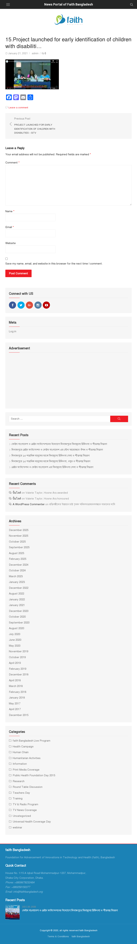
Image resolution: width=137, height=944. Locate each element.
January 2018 (17, 697)
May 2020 (14, 645)
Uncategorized (22, 816)
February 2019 (17, 668)
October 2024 (17, 570)
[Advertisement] (68, 380)
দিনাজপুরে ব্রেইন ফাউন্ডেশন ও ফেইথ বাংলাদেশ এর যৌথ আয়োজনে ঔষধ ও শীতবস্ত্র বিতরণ (57, 449)
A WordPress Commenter (29, 504)
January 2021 (17, 605)
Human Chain (21, 752)
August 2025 (16, 553)
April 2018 (15, 680)
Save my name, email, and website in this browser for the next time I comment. (54, 263)
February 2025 (17, 558)
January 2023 (17, 582)
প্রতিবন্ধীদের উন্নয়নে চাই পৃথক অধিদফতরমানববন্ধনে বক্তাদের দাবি (82, 504)
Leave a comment (18, 107)
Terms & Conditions (58, 936)
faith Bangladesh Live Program (31, 740)
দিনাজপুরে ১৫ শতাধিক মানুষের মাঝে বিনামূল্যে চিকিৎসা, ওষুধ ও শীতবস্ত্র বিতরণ (51, 461)
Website (10, 243)
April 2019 (15, 663)
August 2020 (16, 628)
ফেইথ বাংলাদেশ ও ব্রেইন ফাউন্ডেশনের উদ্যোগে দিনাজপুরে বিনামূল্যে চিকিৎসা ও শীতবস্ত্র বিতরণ (59, 444)
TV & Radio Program (25, 804)
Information (20, 763)
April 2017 (15, 709)
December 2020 (18, 611)
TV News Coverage (25, 810)
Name (9, 211)
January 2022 (17, 599)
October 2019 (17, 657)
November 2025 (18, 535)
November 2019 (18, 651)
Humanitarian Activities (26, 758)
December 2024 (18, 564)
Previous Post (34, 125)
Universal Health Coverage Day (32, 821)
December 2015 (18, 715)
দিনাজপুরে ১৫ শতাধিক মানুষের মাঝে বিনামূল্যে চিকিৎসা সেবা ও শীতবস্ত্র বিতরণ (51, 455)
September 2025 (19, 547)
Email (9, 227)
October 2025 (17, 541)
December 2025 (18, 530)
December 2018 (18, 674)
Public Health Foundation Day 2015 (34, 775)
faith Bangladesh (81, 936)
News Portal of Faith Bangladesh (68, 4)
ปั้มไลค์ (17, 492)
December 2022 (18, 587)
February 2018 (17, 692)
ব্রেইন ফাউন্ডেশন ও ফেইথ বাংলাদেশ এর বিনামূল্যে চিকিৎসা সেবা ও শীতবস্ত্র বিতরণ (52, 467)
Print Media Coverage (26, 769)
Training (17, 798)
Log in (12, 331)
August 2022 (16, 593)
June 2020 (15, 639)
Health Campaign (23, 746)
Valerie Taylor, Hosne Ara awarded (47, 492)
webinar (17, 827)
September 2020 (19, 622)
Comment (12, 162)
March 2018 (16, 686)
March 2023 (16, 576)
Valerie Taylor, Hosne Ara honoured (47, 498)
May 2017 (14, 703)
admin (35, 53)
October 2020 (17, 616)
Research (18, 781)
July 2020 (14, 634)
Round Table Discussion (27, 787)
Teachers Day (21, 792)
